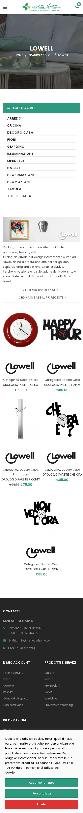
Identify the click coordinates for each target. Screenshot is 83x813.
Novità (49, 679)
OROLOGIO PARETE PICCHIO (21, 479)
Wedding (51, 698)
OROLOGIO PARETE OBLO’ (20, 384)
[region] (41, 771)
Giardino (16, 146)
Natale (13, 167)
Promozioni (18, 182)
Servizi (49, 692)
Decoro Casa (20, 132)
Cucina (14, 125)
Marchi (49, 673)
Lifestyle (15, 160)
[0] (77, 8)
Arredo (14, 118)
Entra (6, 679)
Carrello (8, 686)
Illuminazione (20, 153)
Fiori (11, 139)
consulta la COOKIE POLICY (35, 773)
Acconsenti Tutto (41, 783)
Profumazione (21, 175)
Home (19, 55)
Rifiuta (41, 804)
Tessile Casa (19, 196)
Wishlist (8, 692)
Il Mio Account (13, 673)
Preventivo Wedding (59, 705)
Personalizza (41, 793)
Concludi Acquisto (16, 698)
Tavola (14, 189)
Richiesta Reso (13, 705)
